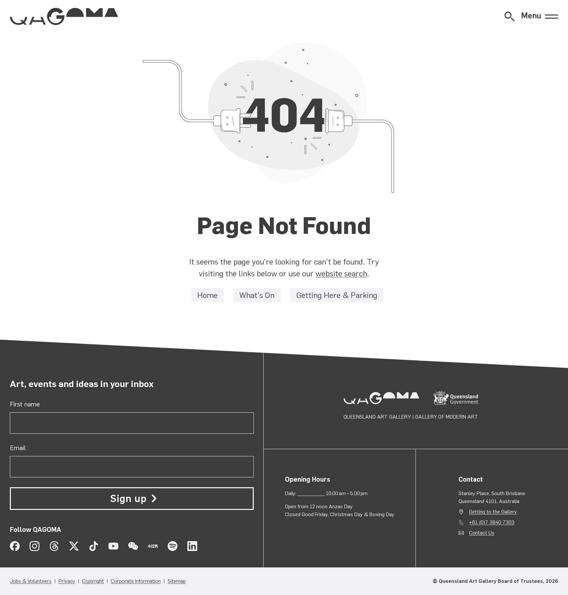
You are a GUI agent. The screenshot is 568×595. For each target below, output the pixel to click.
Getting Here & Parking (336, 295)
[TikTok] (94, 546)
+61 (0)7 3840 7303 (491, 522)
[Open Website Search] (509, 16)
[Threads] (54, 546)
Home (207, 295)
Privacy (67, 581)
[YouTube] (113, 546)
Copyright (93, 581)
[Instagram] (34, 546)
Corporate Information (136, 581)
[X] (74, 546)
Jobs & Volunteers (31, 581)
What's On (256, 295)
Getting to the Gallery (493, 512)
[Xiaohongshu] (153, 546)
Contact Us (481, 533)
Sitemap (177, 581)
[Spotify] (173, 546)
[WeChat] (133, 546)
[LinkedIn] (192, 546)
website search (341, 273)
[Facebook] (15, 546)
